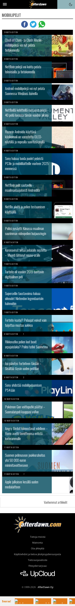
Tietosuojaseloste (37, 560)
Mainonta (37, 542)
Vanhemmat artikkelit (55, 502)
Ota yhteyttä (37, 548)
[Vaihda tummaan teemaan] (70, 4)
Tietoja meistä (37, 536)
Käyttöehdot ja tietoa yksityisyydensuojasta (37, 554)
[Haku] (61, 4)
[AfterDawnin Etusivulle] (37, 4)
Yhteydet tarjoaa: (37, 565)
